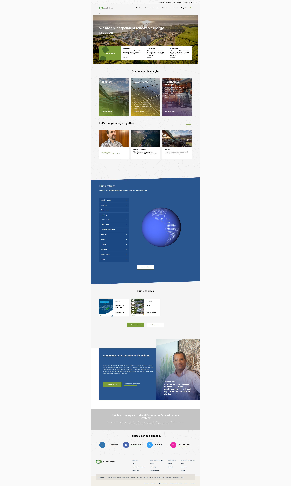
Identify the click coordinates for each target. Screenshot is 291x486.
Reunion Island (168, 477)
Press (182, 463)
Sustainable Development (188, 460)
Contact (146, 483)
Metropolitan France (159, 477)
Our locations (172, 460)
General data (135, 470)
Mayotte (151, 477)
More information (107, 111)
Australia (110, 477)
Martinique (139, 477)
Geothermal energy (155, 470)
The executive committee (138, 467)
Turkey (182, 477)
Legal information (162, 483)
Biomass (152, 463)
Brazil (114, 477)
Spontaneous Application (132, 384)
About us (135, 460)
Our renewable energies (156, 460)
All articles (189, 123)
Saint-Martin (176, 477)
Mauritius (145, 477)
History (134, 463)
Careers (183, 470)
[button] (114, 200)
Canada (119, 477)
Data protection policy (176, 483)
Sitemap (153, 483)
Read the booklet (119, 312)
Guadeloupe (132, 477)
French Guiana (125, 477)
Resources (183, 467)
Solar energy (153, 467)
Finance (170, 463)
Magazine (170, 467)
